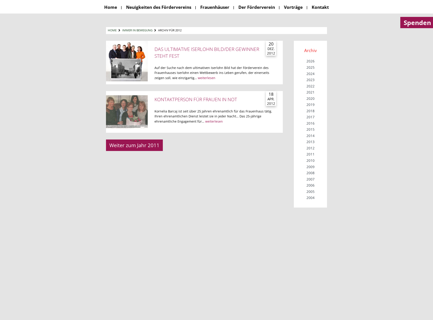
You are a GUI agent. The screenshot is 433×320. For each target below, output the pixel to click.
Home (110, 7)
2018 (310, 111)
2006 (310, 185)
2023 (310, 80)
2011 (310, 154)
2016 (310, 123)
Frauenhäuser (214, 7)
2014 (310, 135)
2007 (310, 179)
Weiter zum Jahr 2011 (134, 145)
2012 (310, 148)
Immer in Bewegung (137, 30)
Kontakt (320, 7)
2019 (310, 104)
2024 (310, 73)
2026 (310, 61)
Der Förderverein (256, 7)
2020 (310, 98)
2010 (310, 160)
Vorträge (293, 7)
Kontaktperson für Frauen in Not (195, 99)
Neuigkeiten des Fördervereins (158, 7)
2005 (310, 191)
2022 (310, 86)
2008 (310, 173)
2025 (310, 67)
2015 (310, 129)
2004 (310, 197)
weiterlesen (206, 78)
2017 (310, 117)
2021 (310, 92)
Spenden (417, 22)
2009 (310, 167)
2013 (310, 141)
